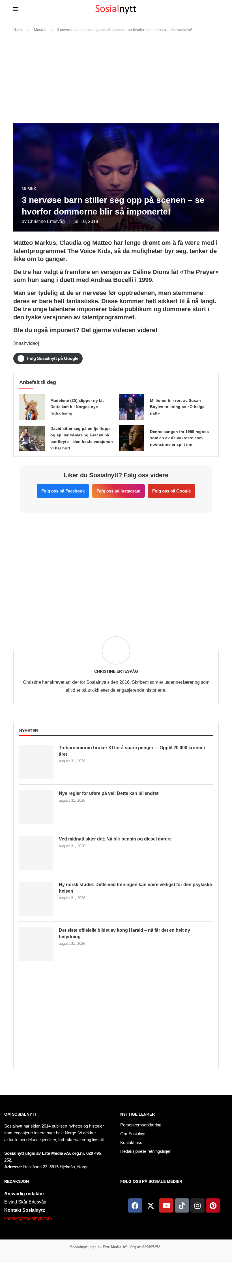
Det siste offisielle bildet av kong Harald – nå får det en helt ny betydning (124, 933)
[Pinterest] (213, 1205)
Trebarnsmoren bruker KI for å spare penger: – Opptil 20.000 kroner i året (132, 750)
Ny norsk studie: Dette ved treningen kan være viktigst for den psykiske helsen (135, 887)
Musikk (40, 29)
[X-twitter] (151, 1205)
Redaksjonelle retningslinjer (145, 1151)
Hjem (17, 29)
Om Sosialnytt (20, 1114)
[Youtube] (166, 1205)
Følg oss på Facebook (63, 491)
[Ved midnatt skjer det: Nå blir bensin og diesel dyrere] (36, 853)
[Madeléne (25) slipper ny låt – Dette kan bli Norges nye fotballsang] (32, 407)
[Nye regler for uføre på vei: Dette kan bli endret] (36, 807)
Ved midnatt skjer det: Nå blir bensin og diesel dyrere (115, 839)
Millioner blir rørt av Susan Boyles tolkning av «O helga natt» (177, 407)
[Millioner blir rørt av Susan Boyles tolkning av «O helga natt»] (131, 407)
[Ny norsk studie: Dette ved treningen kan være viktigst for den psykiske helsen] (36, 899)
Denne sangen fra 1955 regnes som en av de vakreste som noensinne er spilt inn (179, 438)
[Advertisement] (116, 78)
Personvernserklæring (140, 1125)
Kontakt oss (131, 1142)
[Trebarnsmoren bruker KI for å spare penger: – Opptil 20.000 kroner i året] (36, 762)
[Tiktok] (182, 1205)
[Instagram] (197, 1205)
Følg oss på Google (171, 491)
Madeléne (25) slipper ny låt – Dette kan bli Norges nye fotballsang (78, 407)
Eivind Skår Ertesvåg (25, 1202)
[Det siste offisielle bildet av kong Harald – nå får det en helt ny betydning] (36, 944)
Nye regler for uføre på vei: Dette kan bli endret (108, 793)
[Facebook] (135, 1205)
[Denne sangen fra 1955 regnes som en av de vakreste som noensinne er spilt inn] (131, 438)
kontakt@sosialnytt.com (28, 1218)
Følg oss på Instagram (118, 491)
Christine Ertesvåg (46, 221)
